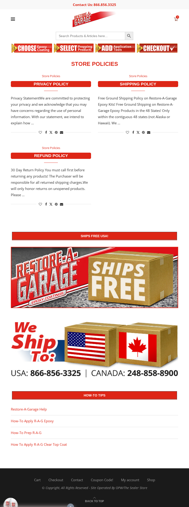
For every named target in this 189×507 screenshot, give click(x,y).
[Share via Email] (61, 132)
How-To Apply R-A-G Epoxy (32, 421)
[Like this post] (40, 132)
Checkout (55, 480)
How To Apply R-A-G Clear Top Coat (39, 444)
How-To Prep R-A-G (26, 432)
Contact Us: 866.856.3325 (94, 4)
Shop (151, 480)
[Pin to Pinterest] (56, 132)
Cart (37, 480)
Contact (77, 480)
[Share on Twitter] (51, 132)
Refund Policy (51, 155)
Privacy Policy (51, 84)
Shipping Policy (138, 84)
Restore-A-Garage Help (29, 409)
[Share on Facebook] (46, 132)
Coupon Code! (102, 480)
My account (130, 480)
